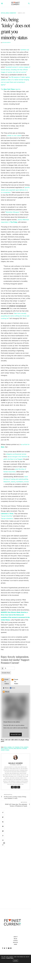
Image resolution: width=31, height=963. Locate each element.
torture (26, 481)
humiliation (19, 481)
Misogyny (19, 748)
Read (15, 938)
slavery (13, 481)
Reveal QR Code (16, 734)
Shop (15, 944)
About (15, 936)
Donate (15, 942)
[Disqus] (15, 872)
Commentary (12, 13)
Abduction (6, 481)
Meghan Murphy (6, 42)
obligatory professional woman (16, 454)
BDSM (7, 13)
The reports (10, 89)
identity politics (8, 748)
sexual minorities (6, 516)
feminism (17, 747)
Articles (3, 13)
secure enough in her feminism (17, 456)
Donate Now (6, 673)
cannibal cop (24, 50)
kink (15, 748)
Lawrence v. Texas (7, 513)
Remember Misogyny (12, 212)
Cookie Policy (9, 958)
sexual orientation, (7, 518)
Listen (15, 940)
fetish (21, 747)
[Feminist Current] (15, 3)
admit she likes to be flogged (13, 459)
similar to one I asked (14, 135)
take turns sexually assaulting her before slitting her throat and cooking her (15, 315)
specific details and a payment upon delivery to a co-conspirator (15, 190)
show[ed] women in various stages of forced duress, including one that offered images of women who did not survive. (15, 69)
